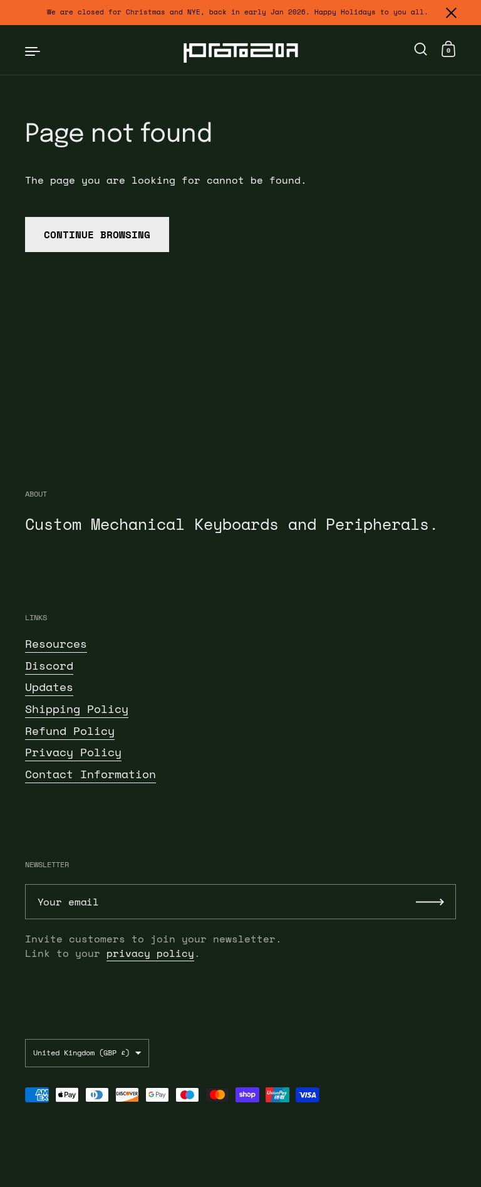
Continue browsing (97, 234)
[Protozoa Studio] (240, 50)
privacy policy (150, 953)
